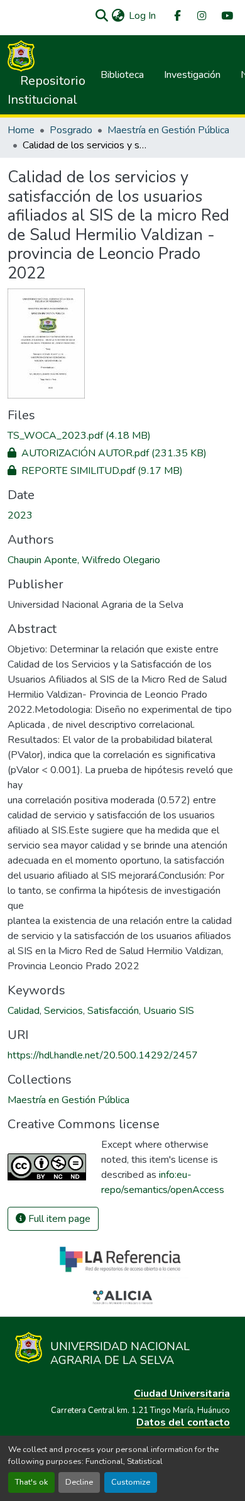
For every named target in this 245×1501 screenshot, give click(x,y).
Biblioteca (122, 75)
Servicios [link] (63, 1011)
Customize (130, 1482)
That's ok (31, 1482)
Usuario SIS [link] (168, 1011)
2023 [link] (20, 515)
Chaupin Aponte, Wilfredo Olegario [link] (84, 560)
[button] (101, 15)
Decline (79, 1482)
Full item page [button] (58, 1219)
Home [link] (21, 130)
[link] (122, 435)
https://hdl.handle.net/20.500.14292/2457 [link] (103, 1055)
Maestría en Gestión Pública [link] (168, 130)
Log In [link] (142, 16)
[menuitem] (176, 16)
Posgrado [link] (71, 130)
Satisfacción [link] (113, 1011)
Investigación (192, 75)
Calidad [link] (24, 1011)
